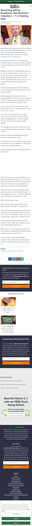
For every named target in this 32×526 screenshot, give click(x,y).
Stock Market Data (16, 481)
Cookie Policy (16, 489)
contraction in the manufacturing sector (11, 56)
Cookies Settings (16, 514)
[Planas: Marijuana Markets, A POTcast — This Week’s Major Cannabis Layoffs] (8, 319)
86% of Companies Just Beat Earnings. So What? (13, 384)
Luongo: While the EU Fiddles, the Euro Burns (8, 310)
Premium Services (16, 478)
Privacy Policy (16, 487)
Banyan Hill (10, 1)
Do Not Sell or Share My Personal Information (16, 495)
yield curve (13, 54)
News (21, 21)
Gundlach (14, 98)
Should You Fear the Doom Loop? (9, 388)
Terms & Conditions (16, 491)
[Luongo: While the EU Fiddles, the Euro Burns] (8, 301)
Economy (18, 21)
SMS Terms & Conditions (16, 493)
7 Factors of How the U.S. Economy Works (12, 251)
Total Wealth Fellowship (19, 1)
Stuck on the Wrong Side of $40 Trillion (11, 381)
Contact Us (16, 498)
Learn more (22, 439)
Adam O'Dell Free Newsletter (15, 483)
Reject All (16, 518)
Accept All (16, 523)
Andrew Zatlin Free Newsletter (16, 485)
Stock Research (16, 479)
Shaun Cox (7, 21)
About (16, 476)
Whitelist (16, 497)
